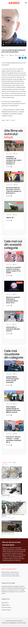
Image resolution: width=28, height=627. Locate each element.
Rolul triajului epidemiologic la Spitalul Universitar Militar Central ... (13, 409)
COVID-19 (19, 55)
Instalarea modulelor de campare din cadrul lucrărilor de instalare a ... (13, 160)
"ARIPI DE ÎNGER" (6, 495)
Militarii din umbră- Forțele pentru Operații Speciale (13, 515)
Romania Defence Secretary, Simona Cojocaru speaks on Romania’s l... (13, 190)
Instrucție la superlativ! (8, 532)
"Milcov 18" (10, 218)
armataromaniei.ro (6, 607)
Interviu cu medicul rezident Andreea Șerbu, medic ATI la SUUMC (13, 270)
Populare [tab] (4, 462)
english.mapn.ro (5, 605)
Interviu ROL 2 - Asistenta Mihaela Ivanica (13, 329)
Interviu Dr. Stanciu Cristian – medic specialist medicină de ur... (13, 439)
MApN (12, 55)
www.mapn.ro (5, 602)
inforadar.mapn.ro (6, 610)
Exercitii (20, 203)
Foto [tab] (10, 462)
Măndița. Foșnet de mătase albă (10, 478)
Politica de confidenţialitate (9, 623)
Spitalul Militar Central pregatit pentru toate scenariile (12, 379)
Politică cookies (22, 623)
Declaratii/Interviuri (17, 173)
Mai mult (8, 166)
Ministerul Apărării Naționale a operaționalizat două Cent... (13, 300)
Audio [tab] (14, 462)
